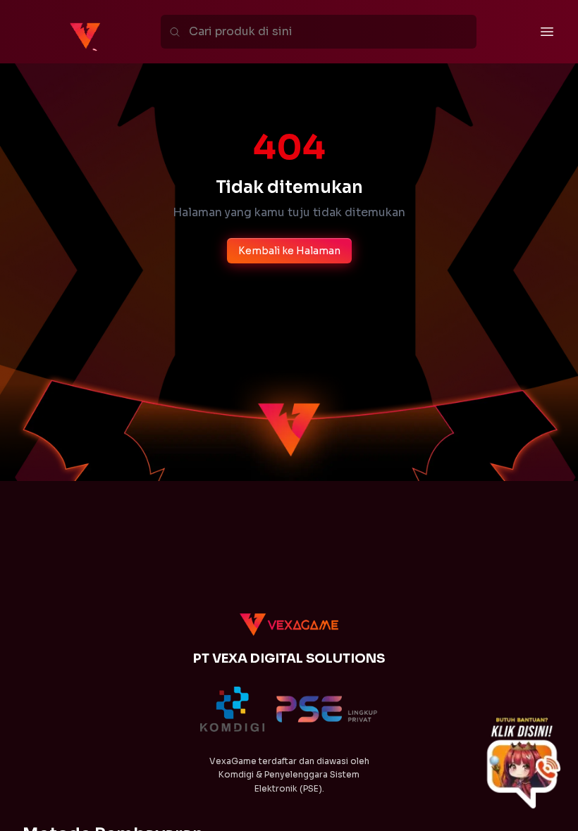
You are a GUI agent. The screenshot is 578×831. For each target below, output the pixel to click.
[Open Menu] (547, 31)
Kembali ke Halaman (289, 250)
